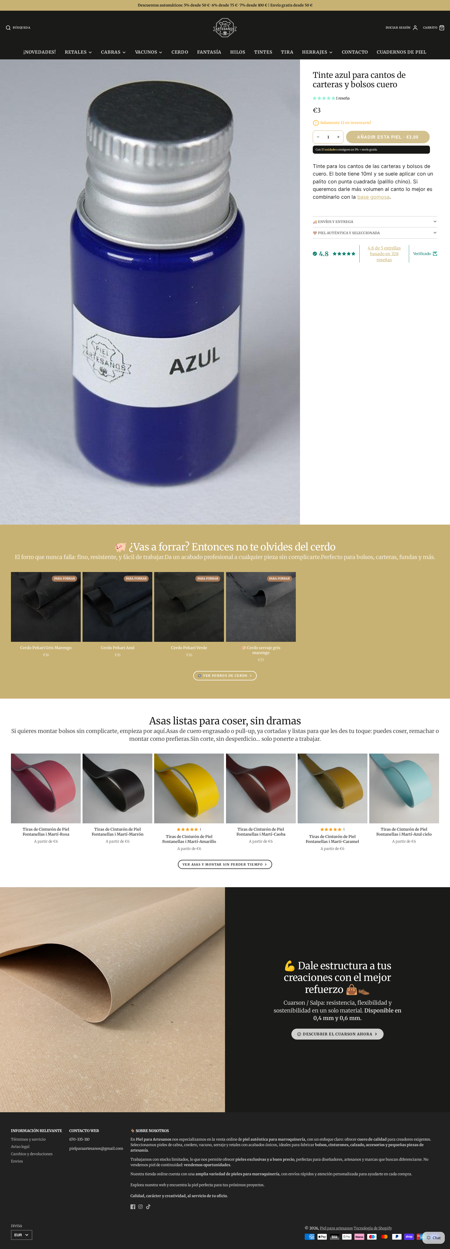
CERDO (180, 52)
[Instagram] (140, 1206)
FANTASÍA (209, 52)
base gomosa (373, 197)
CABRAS (111, 52)
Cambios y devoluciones (32, 1154)
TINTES (263, 52)
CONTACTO (355, 52)
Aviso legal (20, 1146)
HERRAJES (314, 52)
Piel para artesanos (336, 1228)
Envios (17, 1161)
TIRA (287, 52)
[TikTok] (148, 1206)
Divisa (16, 1226)
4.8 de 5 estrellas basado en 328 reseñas (384, 253)
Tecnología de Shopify (373, 1228)
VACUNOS (146, 52)
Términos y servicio (28, 1139)
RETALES (76, 52)
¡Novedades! (39, 52)
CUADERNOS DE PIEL (402, 52)
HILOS (237, 52)
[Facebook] (132, 1206)
